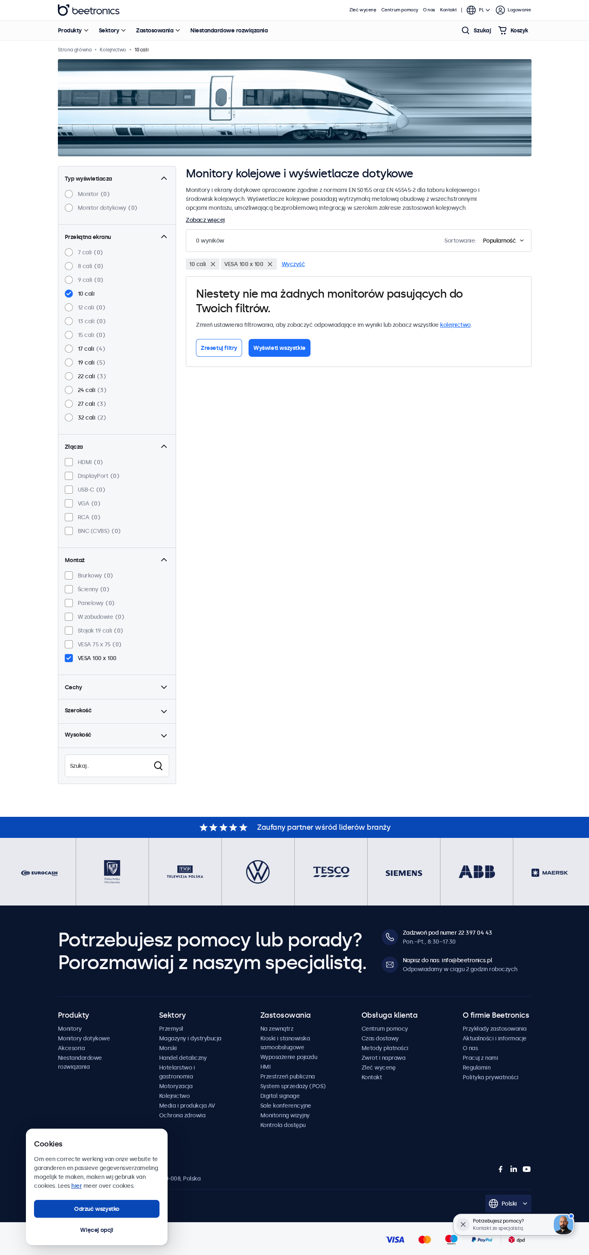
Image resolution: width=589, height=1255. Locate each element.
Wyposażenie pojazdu (288, 1057)
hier (76, 1186)
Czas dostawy (380, 1038)
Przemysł (171, 1028)
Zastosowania (154, 30)
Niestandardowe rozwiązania (229, 30)
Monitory (70, 1028)
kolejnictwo (455, 325)
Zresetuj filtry (219, 348)
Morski (168, 1048)
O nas (429, 10)
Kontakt (448, 10)
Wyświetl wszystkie (279, 348)
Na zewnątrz (276, 1028)
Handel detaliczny (183, 1058)
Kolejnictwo (174, 1096)
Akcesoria (71, 1048)
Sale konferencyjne (285, 1105)
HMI (265, 1067)
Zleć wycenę (362, 10)
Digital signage (280, 1096)
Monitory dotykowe (84, 1038)
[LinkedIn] (514, 1169)
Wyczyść (293, 264)
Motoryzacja (176, 1086)
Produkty (70, 30)
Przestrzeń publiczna (287, 1076)
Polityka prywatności (491, 1077)
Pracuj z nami (480, 1058)
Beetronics (88, 10)
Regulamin (477, 1067)
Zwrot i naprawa (383, 1058)
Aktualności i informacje (495, 1038)
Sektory (109, 30)
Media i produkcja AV (187, 1105)
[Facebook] (501, 1169)
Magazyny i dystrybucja (190, 1038)
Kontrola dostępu (283, 1125)
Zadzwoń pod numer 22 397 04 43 (447, 932)
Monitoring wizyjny (285, 1115)
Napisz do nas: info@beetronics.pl (447, 960)
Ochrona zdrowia (182, 1115)
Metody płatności (384, 1048)
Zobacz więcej (205, 220)
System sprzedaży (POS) (293, 1086)
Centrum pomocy (399, 10)
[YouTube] (527, 1169)
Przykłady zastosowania (495, 1028)
